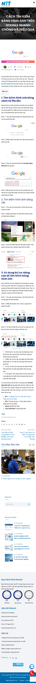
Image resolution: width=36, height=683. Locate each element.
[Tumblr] (15, 424)
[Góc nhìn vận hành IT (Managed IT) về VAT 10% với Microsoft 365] (9, 547)
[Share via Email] (22, 424)
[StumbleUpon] (12, 424)
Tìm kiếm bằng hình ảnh (8, 417)
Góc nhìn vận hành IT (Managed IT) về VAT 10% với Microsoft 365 (22, 549)
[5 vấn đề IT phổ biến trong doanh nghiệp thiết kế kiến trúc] (9, 558)
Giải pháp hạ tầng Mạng (7, 612)
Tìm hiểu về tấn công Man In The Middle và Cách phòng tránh (7, 435)
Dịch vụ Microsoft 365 (7, 620)
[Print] (24, 424)
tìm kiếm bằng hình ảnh (8, 84)
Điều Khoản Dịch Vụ (11, 680)
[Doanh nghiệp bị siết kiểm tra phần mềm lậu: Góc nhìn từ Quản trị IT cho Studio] (9, 537)
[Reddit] (20, 424)
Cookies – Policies (24, 680)
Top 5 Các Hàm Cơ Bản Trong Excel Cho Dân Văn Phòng (27, 435)
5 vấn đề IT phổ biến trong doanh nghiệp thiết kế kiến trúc (21, 559)
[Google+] (7, 424)
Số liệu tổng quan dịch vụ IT (8, 628)
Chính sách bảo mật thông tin (9, 616)
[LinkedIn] (10, 424)
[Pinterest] (17, 424)
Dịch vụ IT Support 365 (7, 624)
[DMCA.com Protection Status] (18, 664)
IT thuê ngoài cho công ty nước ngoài (16, 479)
